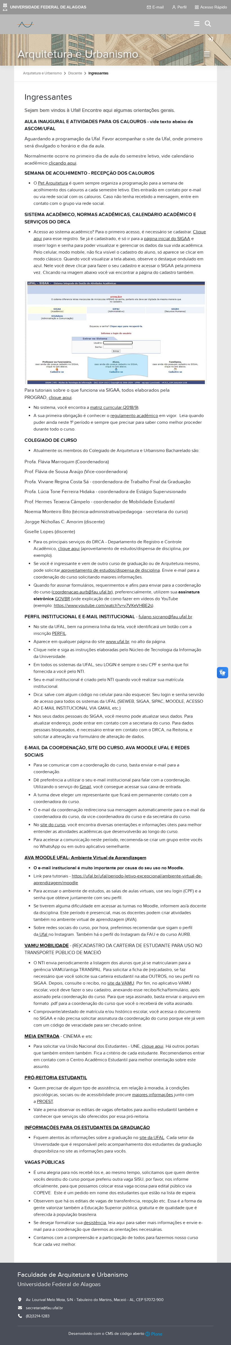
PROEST (45, 1101)
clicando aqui (62, 163)
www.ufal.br (117, 641)
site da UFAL (151, 1137)
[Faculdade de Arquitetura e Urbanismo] (25, 24)
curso (60, 825)
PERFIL (59, 633)
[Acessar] (210, 39)
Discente (75, 73)
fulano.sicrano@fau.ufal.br (165, 617)
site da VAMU (120, 983)
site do (47, 825)
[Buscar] (208, 24)
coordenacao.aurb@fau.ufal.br (82, 592)
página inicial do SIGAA (167, 238)
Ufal (43, 934)
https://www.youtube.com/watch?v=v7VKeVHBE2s (103, 605)
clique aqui (60, 397)
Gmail (85, 787)
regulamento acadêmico (134, 415)
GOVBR (62, 599)
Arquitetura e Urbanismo (77, 54)
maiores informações (152, 1095)
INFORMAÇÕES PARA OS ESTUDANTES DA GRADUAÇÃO (87, 1128)
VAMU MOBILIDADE (47, 946)
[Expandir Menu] (197, 24)
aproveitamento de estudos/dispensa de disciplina (110, 570)
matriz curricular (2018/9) (114, 407)
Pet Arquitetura (53, 183)
